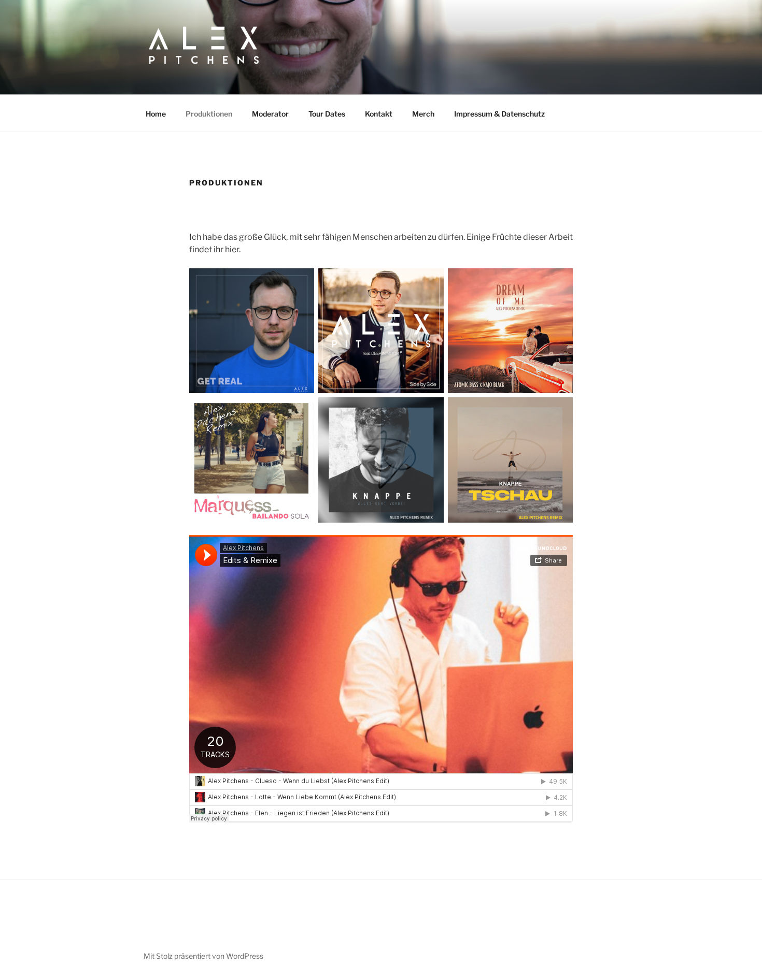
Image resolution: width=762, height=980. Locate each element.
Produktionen (209, 113)
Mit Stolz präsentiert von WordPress (203, 956)
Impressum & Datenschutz (499, 113)
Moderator (270, 113)
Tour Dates (326, 113)
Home (156, 113)
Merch (423, 113)
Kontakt (378, 113)
